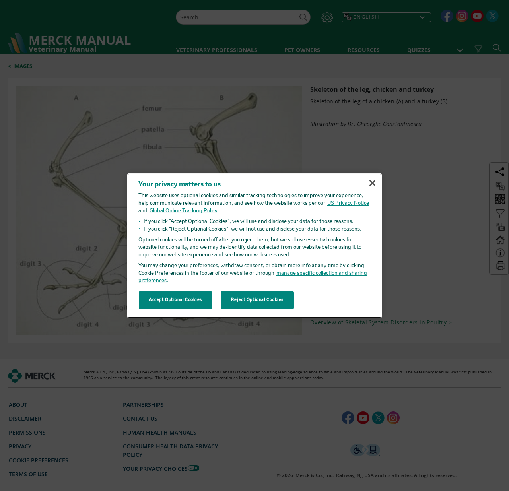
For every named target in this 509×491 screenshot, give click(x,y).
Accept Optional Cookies (175, 299)
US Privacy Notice (348, 203)
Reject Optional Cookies (257, 299)
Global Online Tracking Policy (184, 210)
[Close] (372, 183)
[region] (254, 245)
